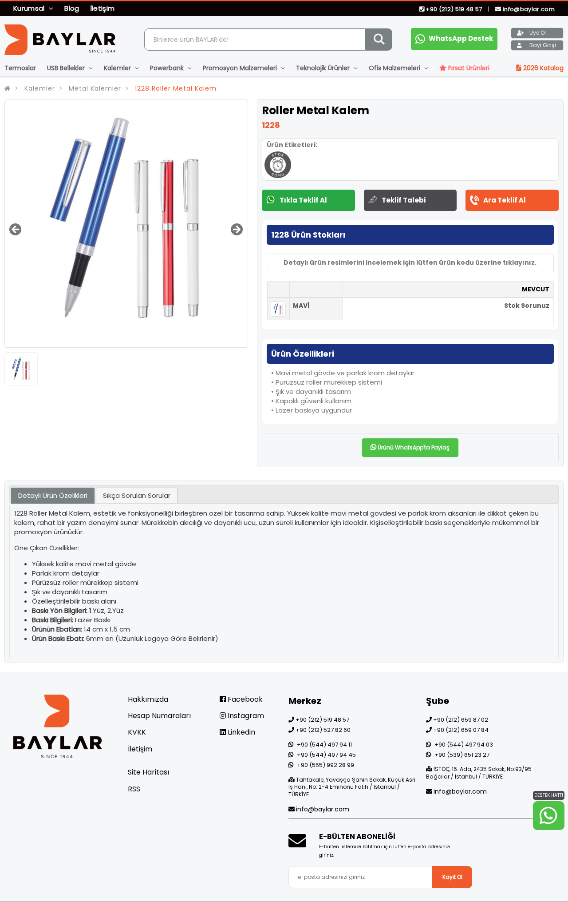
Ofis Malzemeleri (395, 68)
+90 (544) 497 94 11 (324, 744)
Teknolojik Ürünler (323, 68)
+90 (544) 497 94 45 (326, 755)
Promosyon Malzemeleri (241, 68)
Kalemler (118, 68)
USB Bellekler (67, 68)
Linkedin (240, 732)
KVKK (137, 732)
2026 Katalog (542, 68)
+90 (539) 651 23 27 (461, 755)
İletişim (103, 8)
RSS (134, 789)
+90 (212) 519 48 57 (454, 9)
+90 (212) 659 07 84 (461, 730)
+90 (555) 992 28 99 (325, 765)
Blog (71, 8)
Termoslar (20, 68)
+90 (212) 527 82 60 (323, 730)
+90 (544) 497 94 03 (463, 744)
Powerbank (167, 68)
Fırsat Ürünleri (467, 68)
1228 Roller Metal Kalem (176, 88)
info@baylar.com (528, 9)
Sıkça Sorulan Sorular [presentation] (136, 495)
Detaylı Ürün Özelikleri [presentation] (52, 495)
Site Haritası (148, 772)
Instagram (245, 716)
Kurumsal (30, 8)
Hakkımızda (148, 699)
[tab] (53, 496)
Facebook (244, 699)
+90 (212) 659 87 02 (460, 719)
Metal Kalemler (95, 88)
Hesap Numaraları (159, 716)
